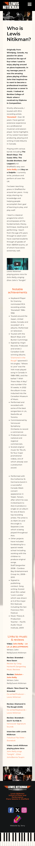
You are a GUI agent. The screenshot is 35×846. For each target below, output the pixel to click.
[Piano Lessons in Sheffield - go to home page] (17, 794)
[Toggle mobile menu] (30, 4)
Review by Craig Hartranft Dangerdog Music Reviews (16, 667)
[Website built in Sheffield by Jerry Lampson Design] (17, 821)
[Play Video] (17, 264)
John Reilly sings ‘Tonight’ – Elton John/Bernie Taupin (15, 754)
